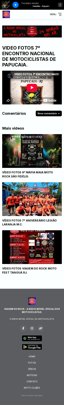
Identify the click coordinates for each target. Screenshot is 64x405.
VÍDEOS (32, 369)
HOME (32, 356)
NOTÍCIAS (32, 375)
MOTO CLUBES (32, 387)
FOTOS (32, 362)
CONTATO (32, 381)
